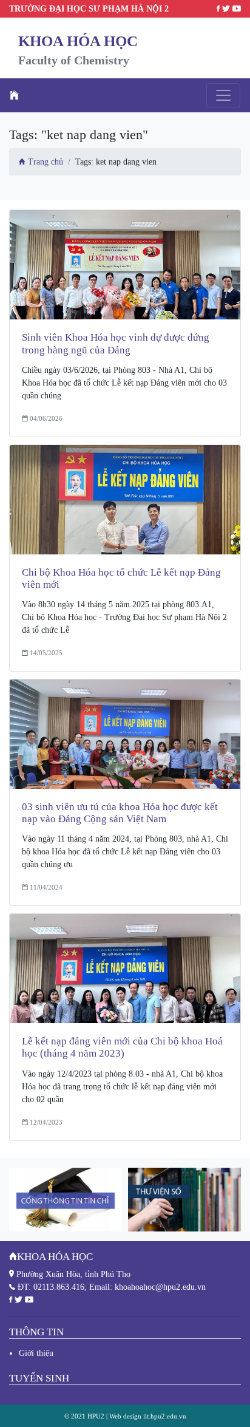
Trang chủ (44, 161)
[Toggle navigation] (223, 95)
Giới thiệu (36, 1353)
